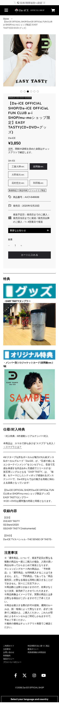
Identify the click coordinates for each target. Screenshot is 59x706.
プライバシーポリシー (12, 662)
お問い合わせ (8, 652)
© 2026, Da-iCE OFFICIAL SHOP (29, 687)
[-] (9, 245)
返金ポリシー (8, 659)
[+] (21, 245)
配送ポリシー (33, 649)
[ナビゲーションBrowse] (6, 10)
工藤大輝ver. (18, 166)
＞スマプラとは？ (12, 446)
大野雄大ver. (18, 174)
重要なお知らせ (18, 230)
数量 (10, 239)
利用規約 (6, 656)
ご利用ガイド (8, 646)
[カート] (52, 10)
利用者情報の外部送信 (37, 652)
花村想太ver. (18, 182)
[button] (21, 91)
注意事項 (6, 649)
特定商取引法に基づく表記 (38, 646)
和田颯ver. (38, 182)
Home (6, 18)
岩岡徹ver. (38, 166)
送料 (10, 148)
